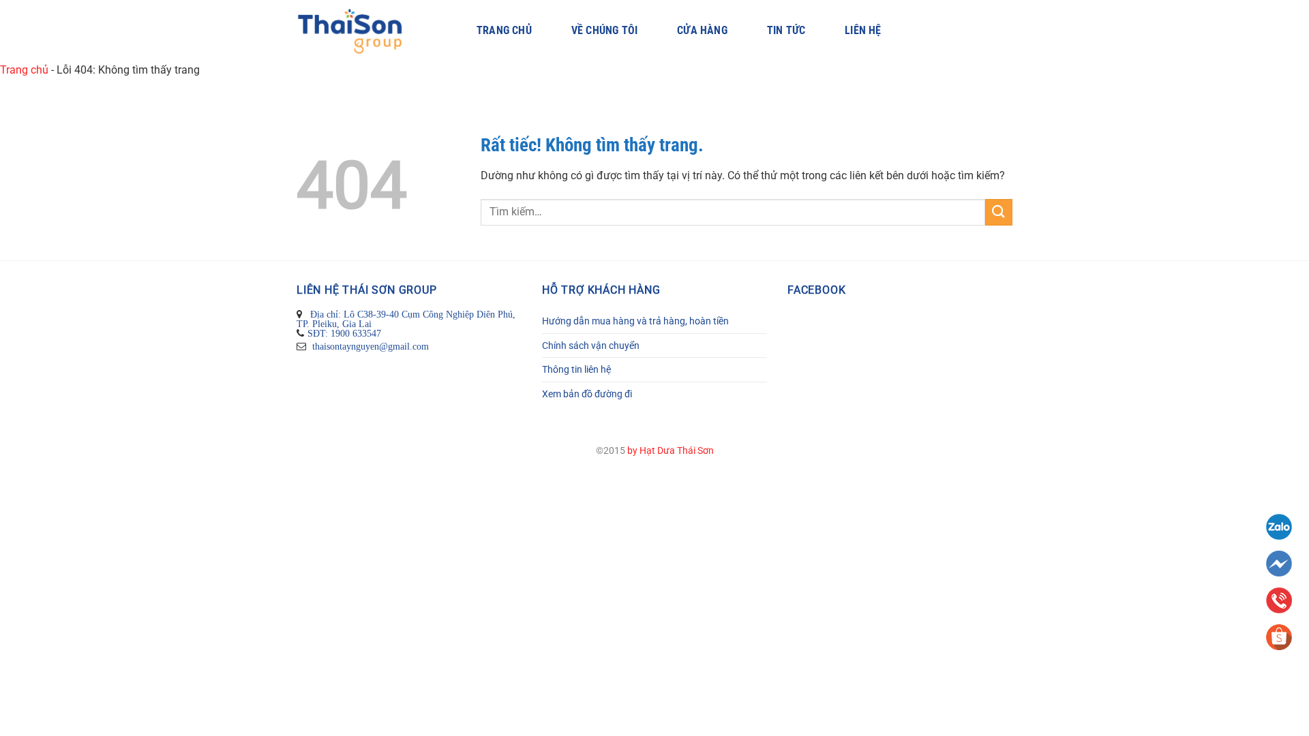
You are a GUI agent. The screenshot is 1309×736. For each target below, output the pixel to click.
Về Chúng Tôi (604, 30)
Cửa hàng (702, 30)
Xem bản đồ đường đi (587, 393)
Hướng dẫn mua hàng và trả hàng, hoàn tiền (635, 321)
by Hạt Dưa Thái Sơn (670, 451)
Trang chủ (504, 30)
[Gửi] (998, 212)
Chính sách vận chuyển (591, 345)
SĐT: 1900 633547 (344, 333)
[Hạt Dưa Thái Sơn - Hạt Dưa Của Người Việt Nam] (366, 31)
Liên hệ (863, 30)
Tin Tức (786, 30)
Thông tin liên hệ (576, 369)
